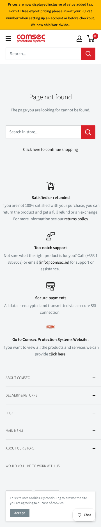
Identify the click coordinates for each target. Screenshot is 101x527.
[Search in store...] (88, 132)
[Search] (88, 54)
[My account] (79, 39)
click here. (57, 354)
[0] (90, 38)
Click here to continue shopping (50, 150)
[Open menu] (8, 38)
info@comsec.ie (54, 262)
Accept (19, 513)
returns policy (76, 219)
